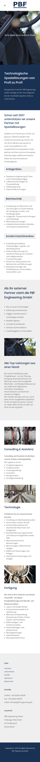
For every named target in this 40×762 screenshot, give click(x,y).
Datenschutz (8, 681)
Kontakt (7, 675)
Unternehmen (9, 672)
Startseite (7, 668)
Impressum (8, 678)
